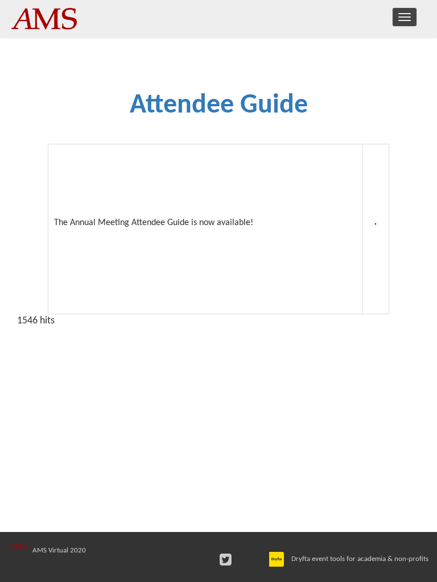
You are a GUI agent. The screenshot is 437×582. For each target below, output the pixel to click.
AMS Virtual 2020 (59, 550)
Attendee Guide (219, 105)
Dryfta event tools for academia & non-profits (359, 559)
